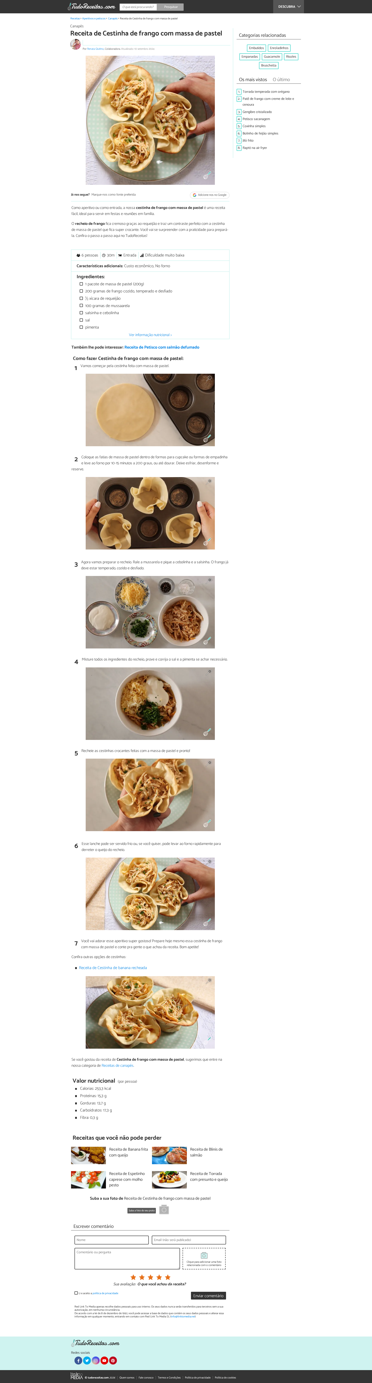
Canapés (113, 18)
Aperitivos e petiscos (93, 18)
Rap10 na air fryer (255, 148)
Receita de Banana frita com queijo (128, 1152)
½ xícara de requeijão (102, 298)
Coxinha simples (254, 126)
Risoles (291, 57)
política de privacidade (105, 1293)
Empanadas (250, 57)
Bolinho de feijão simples (260, 133)
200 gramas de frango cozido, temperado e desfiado (128, 291)
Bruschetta (268, 65)
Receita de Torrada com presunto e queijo (209, 1177)
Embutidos (256, 48)
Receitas (75, 18)
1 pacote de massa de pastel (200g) (114, 284)
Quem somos (126, 1377)
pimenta (91, 327)
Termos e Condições (169, 1377)
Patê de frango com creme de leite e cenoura (268, 102)
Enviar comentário (208, 1296)
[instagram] (95, 1360)
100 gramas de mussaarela (107, 306)
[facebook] (78, 1360)
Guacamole (272, 57)
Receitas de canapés (117, 1065)
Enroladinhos (279, 48)
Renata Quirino (95, 49)
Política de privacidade (198, 1377)
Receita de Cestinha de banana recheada (113, 968)
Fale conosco (146, 1377)
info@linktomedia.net (183, 1316)
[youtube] (104, 1360)
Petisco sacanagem (256, 119)
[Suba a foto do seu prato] (164, 1210)
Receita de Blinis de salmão (206, 1152)
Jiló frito (248, 141)
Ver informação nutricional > (150, 335)
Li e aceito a (98, 1293)
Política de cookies (225, 1377)
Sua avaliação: (124, 1284)
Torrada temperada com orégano (266, 92)
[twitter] (87, 1360)
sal (87, 320)
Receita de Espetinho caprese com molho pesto (127, 1180)
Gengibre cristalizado (257, 112)
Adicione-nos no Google (211, 195)
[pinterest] (113, 1360)
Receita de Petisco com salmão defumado (161, 347)
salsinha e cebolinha (101, 313)
